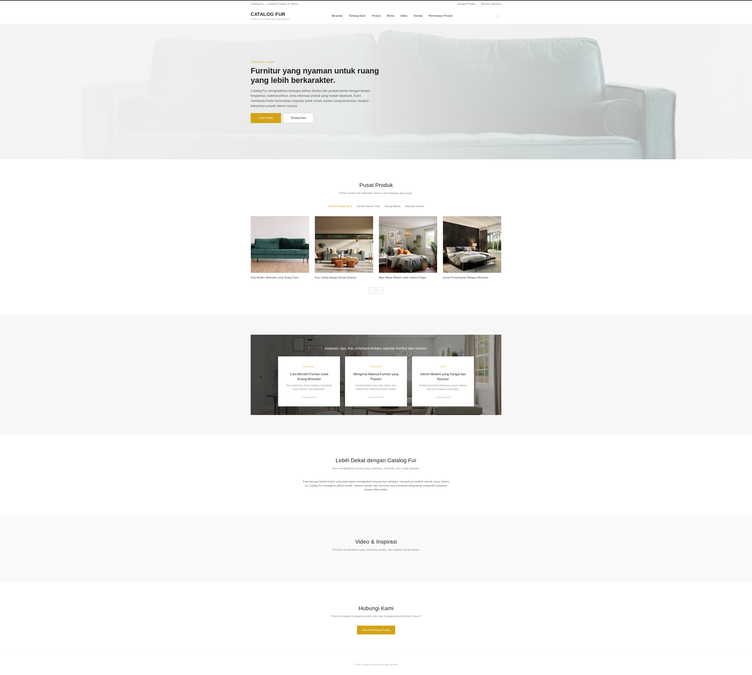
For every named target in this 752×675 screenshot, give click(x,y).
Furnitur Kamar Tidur (368, 206)
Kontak (418, 15)
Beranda (337, 15)
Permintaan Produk (441, 15)
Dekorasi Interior (414, 206)
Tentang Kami (357, 15)
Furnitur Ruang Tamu (340, 206)
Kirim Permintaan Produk (376, 630)
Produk (376, 15)
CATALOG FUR (270, 16)
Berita (390, 15)
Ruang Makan (392, 206)
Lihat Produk (266, 117)
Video (404, 15)
